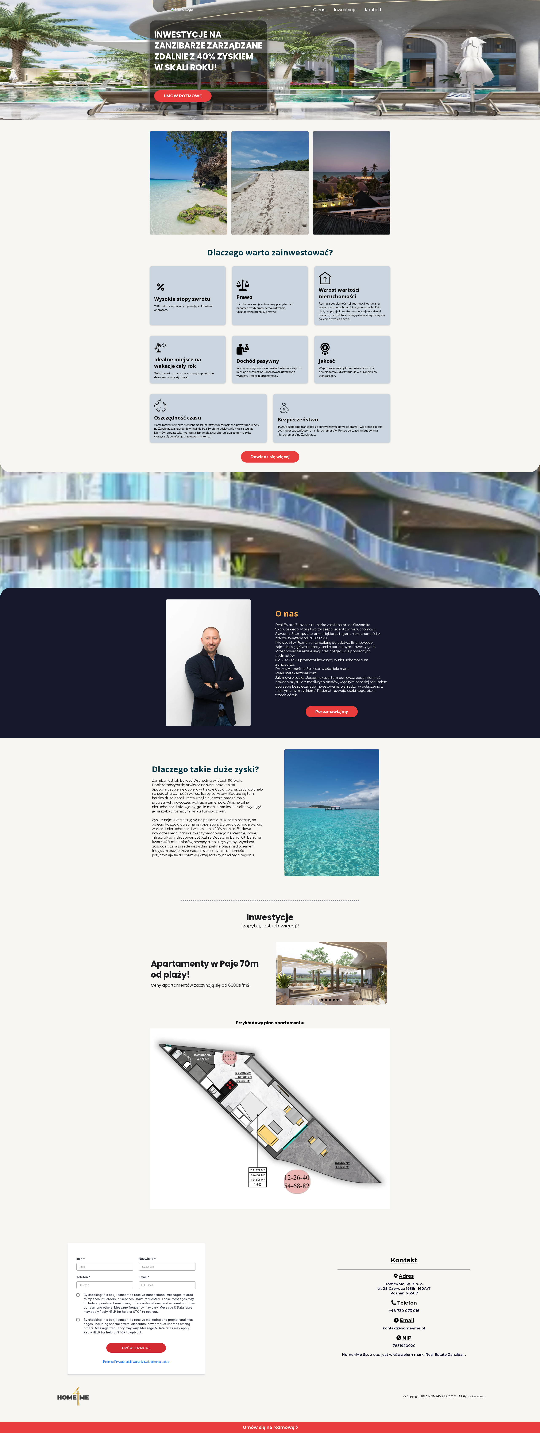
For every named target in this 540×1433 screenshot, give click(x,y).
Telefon (83, 1277)
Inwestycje (345, 10)
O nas (319, 10)
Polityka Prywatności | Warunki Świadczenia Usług (136, 1361)
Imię (80, 1258)
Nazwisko (147, 1258)
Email (144, 1277)
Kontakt (373, 10)
